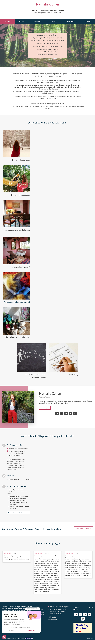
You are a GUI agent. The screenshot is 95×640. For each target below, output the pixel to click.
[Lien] (82, 628)
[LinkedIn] (70, 413)
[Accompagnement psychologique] (16, 213)
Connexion (90, 638)
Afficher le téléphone (15, 455)
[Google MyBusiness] (66, 413)
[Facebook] (57, 413)
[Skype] (61, 413)
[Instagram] (75, 413)
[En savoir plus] (16, 143)
